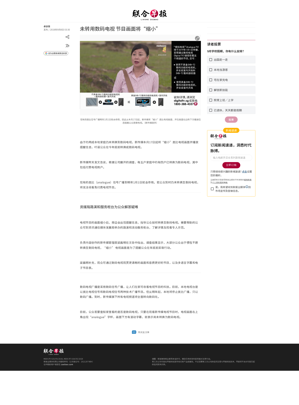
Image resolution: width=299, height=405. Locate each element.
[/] (149, 15)
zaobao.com (67, 364)
